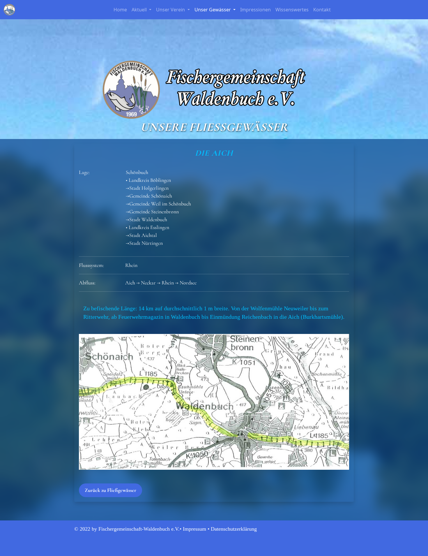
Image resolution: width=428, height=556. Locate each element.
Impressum (194, 529)
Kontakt (322, 9)
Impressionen (255, 9)
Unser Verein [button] (171, 9)
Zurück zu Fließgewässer (110, 490)
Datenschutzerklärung (234, 529)
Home (120, 9)
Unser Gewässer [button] (213, 9)
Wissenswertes (292, 9)
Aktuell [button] (140, 9)
